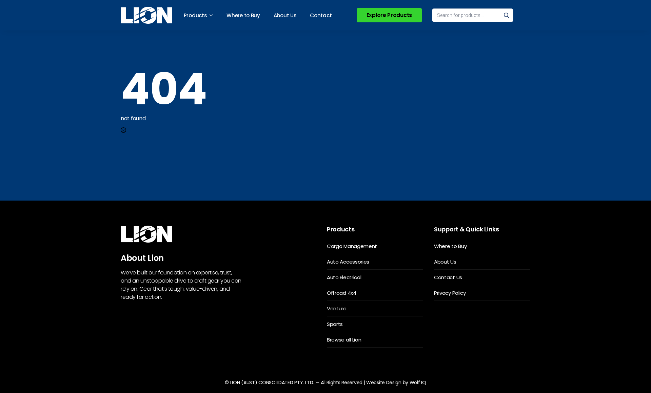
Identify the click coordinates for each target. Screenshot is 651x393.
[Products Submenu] (213, 15)
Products (195, 15)
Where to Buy (243, 15)
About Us (285, 15)
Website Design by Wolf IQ (396, 382)
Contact (321, 15)
